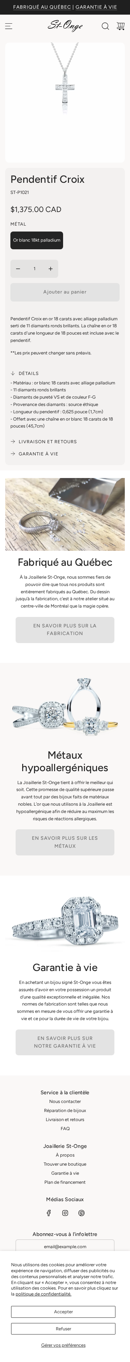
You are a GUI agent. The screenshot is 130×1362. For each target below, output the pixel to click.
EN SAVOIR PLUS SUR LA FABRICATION (65, 629)
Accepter (63, 1311)
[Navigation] (8, 26)
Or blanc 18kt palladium (36, 240)
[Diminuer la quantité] (18, 268)
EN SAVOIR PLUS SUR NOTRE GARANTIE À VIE (65, 1042)
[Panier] (120, 26)
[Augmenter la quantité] (50, 268)
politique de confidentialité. (43, 1294)
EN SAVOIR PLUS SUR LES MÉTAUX (65, 842)
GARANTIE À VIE (96, 7)
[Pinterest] (81, 1213)
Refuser (63, 1328)
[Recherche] (105, 26)
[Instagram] (65, 1213)
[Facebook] (49, 1213)
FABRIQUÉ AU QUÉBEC (42, 7)
